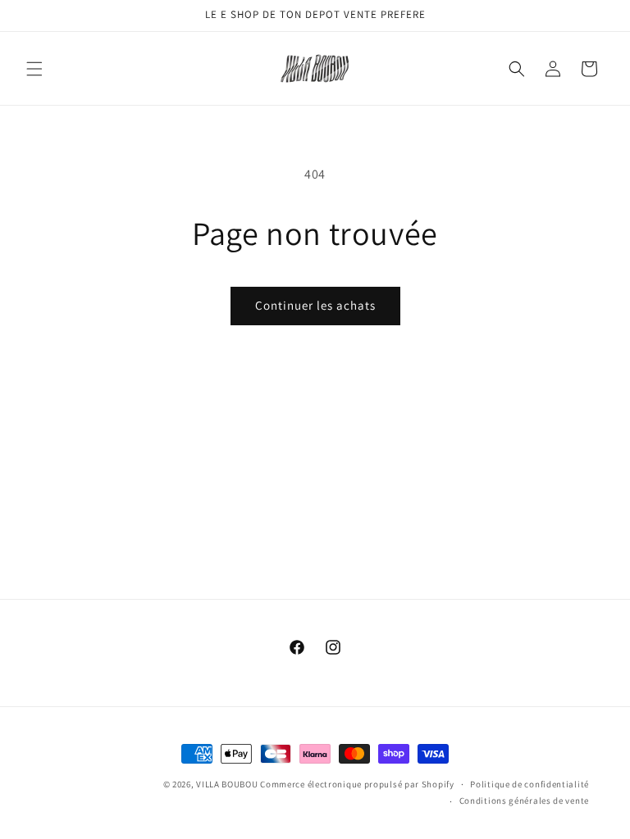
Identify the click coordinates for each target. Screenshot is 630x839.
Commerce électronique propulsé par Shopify (357, 784)
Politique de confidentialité (529, 784)
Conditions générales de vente (524, 800)
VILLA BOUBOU (227, 784)
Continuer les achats (315, 305)
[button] (34, 69)
